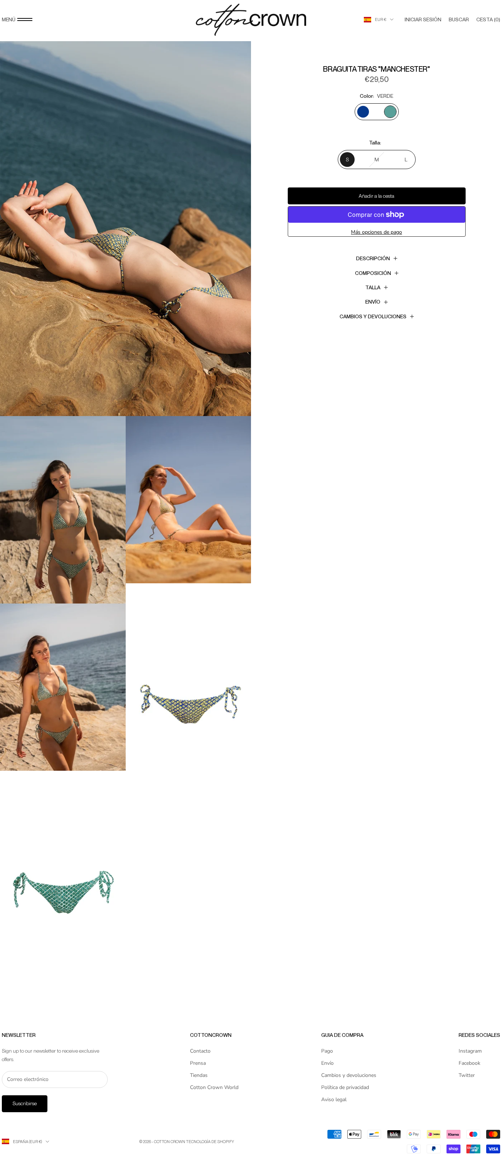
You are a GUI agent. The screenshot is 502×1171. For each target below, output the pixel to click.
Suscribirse (24, 1103)
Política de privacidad (345, 1087)
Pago (327, 1051)
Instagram (470, 1051)
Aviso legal (334, 1099)
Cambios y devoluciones (348, 1075)
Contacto (200, 1051)
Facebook (469, 1063)
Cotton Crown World (214, 1087)
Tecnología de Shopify (210, 1141)
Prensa (198, 1063)
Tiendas (199, 1075)
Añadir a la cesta (376, 196)
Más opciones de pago (376, 232)
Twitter (467, 1075)
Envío (327, 1063)
